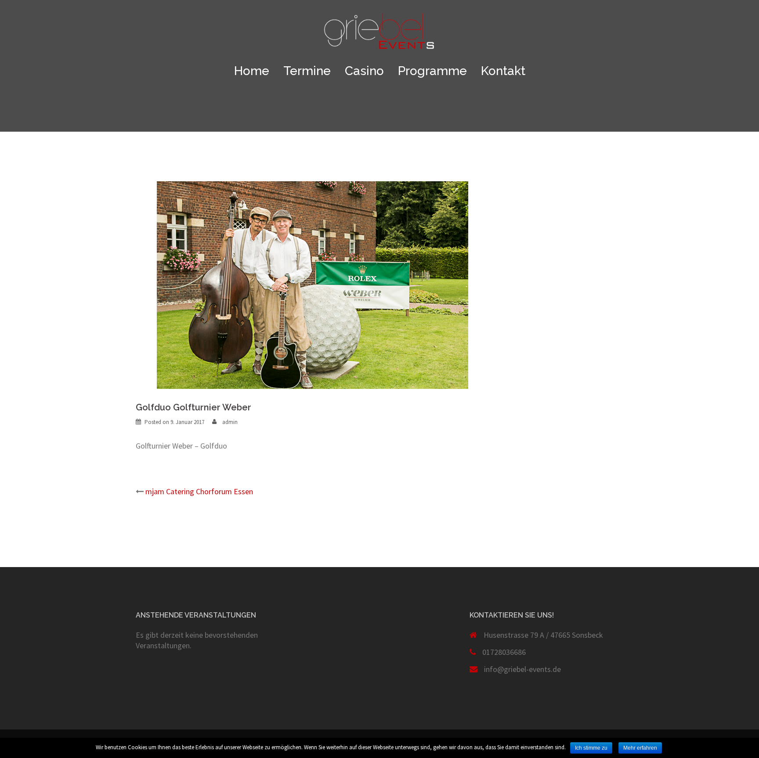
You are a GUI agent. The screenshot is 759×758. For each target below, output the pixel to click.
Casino (364, 71)
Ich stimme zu (591, 748)
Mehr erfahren (640, 748)
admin (230, 422)
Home (251, 71)
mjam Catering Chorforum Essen (199, 491)
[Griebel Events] (379, 33)
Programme (432, 71)
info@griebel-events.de (522, 669)
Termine (307, 71)
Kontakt (503, 71)
